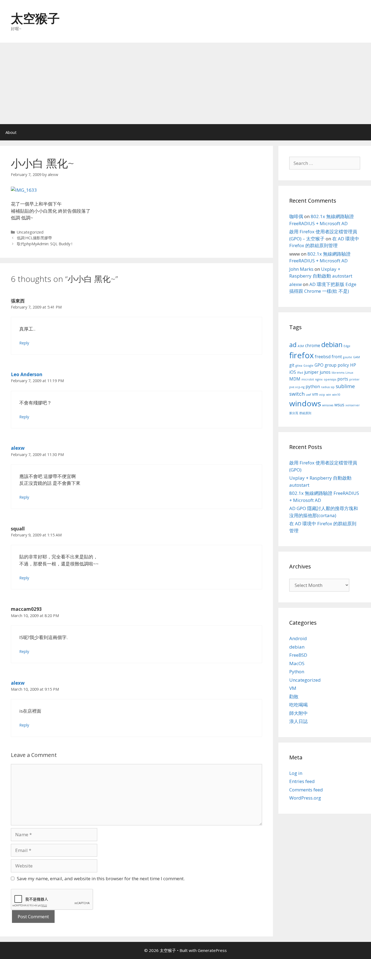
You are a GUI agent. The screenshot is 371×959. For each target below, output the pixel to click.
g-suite (347, 357)
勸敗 (293, 696)
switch (297, 393)
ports (342, 379)
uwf (308, 395)
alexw (18, 448)
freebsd (323, 357)
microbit (307, 379)
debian (331, 344)
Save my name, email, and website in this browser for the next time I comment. (101, 878)
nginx (319, 379)
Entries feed (302, 781)
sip (333, 387)
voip (322, 395)
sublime (345, 386)
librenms (338, 373)
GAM (356, 357)
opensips (330, 379)
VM (292, 688)
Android (298, 638)
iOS (292, 372)
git (291, 365)
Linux (349, 373)
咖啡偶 (296, 216)
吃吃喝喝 (298, 705)
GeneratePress (212, 950)
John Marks (301, 269)
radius (325, 387)
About (11, 132)
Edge (347, 346)
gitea (298, 365)
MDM (294, 379)
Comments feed (306, 790)
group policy (337, 365)
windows (305, 403)
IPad (300, 373)
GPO (319, 365)
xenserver (352, 405)
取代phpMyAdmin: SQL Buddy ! (44, 243)
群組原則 (305, 413)
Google (308, 365)
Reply (24, 342)
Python (296, 671)
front (337, 357)
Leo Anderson (26, 374)
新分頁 (293, 413)
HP (353, 365)
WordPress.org (305, 798)
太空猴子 (35, 18)
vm (315, 394)
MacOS (296, 663)
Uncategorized (30, 232)
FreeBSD (298, 655)
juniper (311, 372)
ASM (301, 346)
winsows (327, 405)
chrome (312, 345)
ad (293, 344)
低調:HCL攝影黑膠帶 (34, 237)
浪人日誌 (298, 721)
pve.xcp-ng (296, 387)
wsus (339, 405)
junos (325, 372)
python (313, 386)
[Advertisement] (185, 83)
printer (354, 379)
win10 (336, 395)
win (328, 395)
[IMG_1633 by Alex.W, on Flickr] (24, 190)
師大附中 (298, 713)
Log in (295, 773)
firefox (301, 355)
